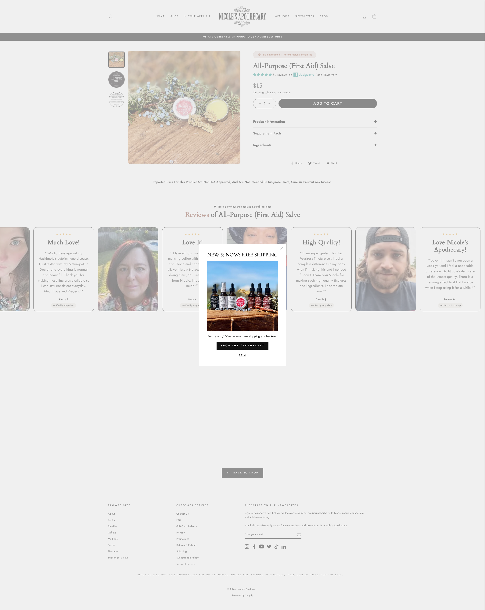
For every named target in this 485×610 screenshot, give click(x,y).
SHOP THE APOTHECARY (242, 345)
